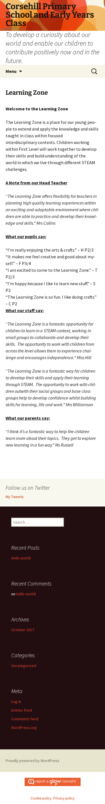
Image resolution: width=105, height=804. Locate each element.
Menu (11, 71)
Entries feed (21, 710)
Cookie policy (41, 798)
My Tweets (15, 496)
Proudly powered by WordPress (32, 760)
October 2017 (22, 629)
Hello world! (21, 558)
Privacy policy (63, 798)
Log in (16, 701)
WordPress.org (24, 727)
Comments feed (24, 718)
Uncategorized (23, 665)
